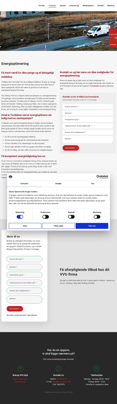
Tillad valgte (58, 226)
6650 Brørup (20, 382)
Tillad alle (92, 226)
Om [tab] (92, 183)
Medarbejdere (88, 6)
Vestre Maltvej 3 (20, 379)
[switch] (45, 217)
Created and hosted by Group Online (59, 392)
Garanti (63, 6)
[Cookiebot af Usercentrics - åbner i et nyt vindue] (98, 177)
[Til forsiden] (12, 5)
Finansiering (74, 6)
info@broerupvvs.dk (61, 382)
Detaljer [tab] (58, 183)
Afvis (25, 226)
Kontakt (101, 6)
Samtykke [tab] (24, 183)
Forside (42, 6)
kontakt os (96, 86)
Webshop (110, 6)
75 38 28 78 (62, 379)
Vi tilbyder (52, 6)
